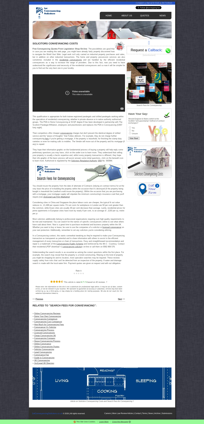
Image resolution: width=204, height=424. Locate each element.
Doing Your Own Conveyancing (47, 316)
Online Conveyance (42, 344)
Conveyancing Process (44, 330)
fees (47, 138)
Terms (144, 413)
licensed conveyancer (111, 227)
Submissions (167, 413)
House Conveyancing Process (47, 341)
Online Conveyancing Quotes (46, 347)
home (109, 15)
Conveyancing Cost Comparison (48, 322)
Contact (138, 413)
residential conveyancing (70, 60)
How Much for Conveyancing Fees (49, 324)
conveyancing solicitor (72, 247)
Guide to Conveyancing (44, 358)
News (150, 413)
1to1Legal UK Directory (44, 363)
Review (124, 413)
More (114, 413)
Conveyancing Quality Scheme (69, 244)
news (162, 15)
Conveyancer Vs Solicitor (45, 327)
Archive (157, 413)
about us (126, 15)
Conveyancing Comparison (45, 319)
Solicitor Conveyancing (44, 349)
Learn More (104, 422)
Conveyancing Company (44, 338)
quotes (144, 15)
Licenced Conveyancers (44, 333)
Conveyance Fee (41, 355)
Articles (130, 413)
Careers (107, 413)
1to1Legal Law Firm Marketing (56, 197)
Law (118, 413)
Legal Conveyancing (43, 352)
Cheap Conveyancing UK (45, 335)
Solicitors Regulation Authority (84, 161)
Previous (39, 299)
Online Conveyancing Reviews (47, 313)
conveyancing (66, 133)
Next (120, 299)
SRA (100, 161)
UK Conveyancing (42, 360)
